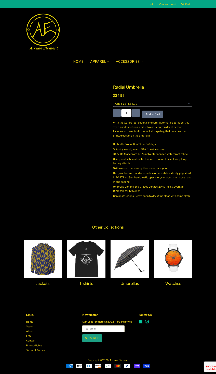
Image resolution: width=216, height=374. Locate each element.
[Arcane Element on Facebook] (141, 322)
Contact (30, 340)
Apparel (98, 61)
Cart (187, 4)
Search (30, 326)
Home (78, 61)
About (29, 331)
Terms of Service (35, 350)
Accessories (128, 61)
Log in (151, 4)
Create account (167, 4)
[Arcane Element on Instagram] (147, 322)
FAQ (28, 335)
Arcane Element (119, 360)
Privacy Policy (34, 345)
